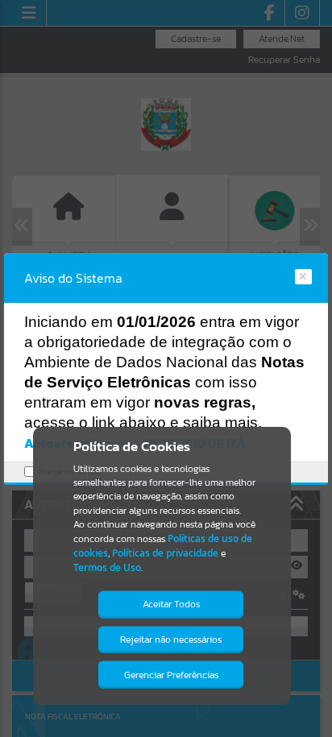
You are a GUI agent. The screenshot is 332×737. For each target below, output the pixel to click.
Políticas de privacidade (165, 553)
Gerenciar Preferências (171, 675)
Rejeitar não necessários (171, 639)
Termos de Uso (107, 567)
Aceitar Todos (171, 604)
